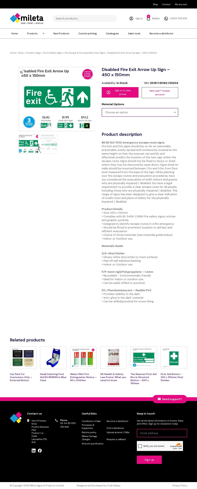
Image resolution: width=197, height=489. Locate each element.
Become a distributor (117, 421)
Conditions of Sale (91, 421)
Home (13, 52)
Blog (155, 4)
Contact (166, 4)
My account (181, 4)
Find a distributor (115, 428)
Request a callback (116, 439)
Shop (21, 52)
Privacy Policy (180, 485)
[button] (21, 72)
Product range (33, 52)
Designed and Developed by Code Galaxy (98, 485)
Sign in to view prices (123, 92)
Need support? (172, 399)
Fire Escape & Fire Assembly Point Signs (85, 52)
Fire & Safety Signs (52, 52)
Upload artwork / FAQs (118, 432)
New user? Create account (160, 92)
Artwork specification (93, 443)
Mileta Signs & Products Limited (47, 485)
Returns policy (89, 432)
